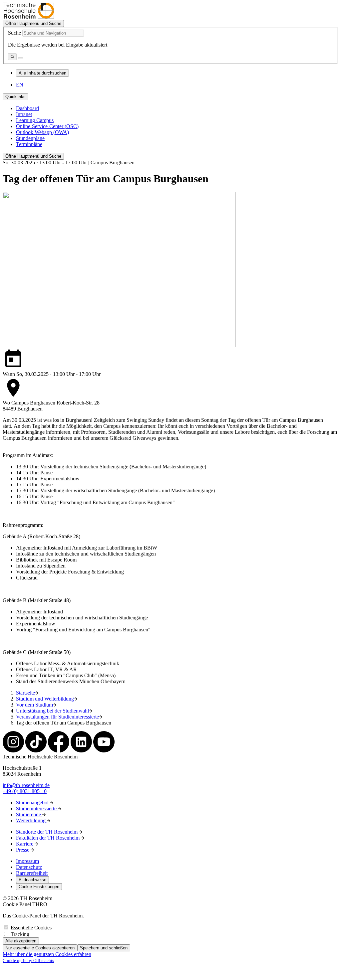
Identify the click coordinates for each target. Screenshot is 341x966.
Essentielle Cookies (31, 927)
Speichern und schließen (104, 947)
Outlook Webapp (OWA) (42, 132)
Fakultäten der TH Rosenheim (48, 838)
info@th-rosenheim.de (26, 785)
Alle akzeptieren (20, 940)
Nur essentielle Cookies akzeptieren (40, 947)
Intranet (24, 114)
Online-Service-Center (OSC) (47, 126)
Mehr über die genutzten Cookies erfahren (47, 954)
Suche (14, 33)
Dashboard (27, 108)
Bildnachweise (32, 879)
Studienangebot (33, 802)
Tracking (20, 934)
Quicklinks (15, 96)
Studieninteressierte (37, 808)
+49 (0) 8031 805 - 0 (25, 791)
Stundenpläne (30, 138)
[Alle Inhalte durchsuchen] (12, 56)
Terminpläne (29, 144)
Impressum (27, 861)
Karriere (25, 844)
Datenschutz (29, 867)
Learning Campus (35, 120)
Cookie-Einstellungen (39, 886)
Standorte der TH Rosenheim (47, 832)
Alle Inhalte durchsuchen (42, 73)
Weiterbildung (31, 820)
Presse (23, 850)
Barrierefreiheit (32, 873)
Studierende (29, 814)
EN (19, 84)
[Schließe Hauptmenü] (20, 58)
